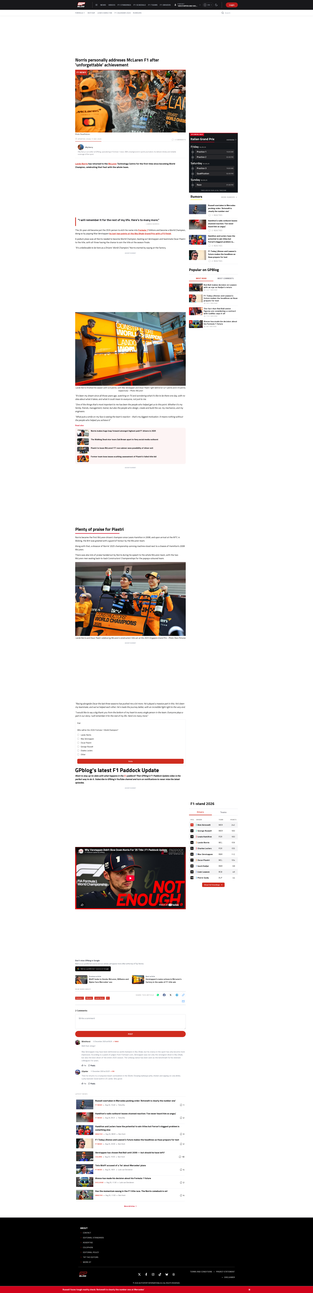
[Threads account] (173, 1274)
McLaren (112, 163)
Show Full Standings (212, 884)
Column (98, 1157)
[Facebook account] (146, 1274)
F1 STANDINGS (124, 4)
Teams (223, 812)
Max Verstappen (87, 738)
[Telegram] (176, 995)
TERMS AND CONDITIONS (201, 1271)
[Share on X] (170, 995)
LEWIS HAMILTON (104, 12)
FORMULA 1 (80, 12)
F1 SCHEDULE (140, 4)
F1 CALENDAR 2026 (123, 12)
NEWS (103, 4)
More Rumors (228, 197)
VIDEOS (111, 4)
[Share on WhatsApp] (157, 995)
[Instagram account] (153, 1274)
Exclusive (99, 1182)
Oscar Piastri (86, 742)
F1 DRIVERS (165, 4)
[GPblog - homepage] (81, 5)
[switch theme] (216, 4)
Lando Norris (81, 163)
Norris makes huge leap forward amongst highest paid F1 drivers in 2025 (123, 431)
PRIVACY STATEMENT (225, 1271)
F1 (125, 775)
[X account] (139, 1274)
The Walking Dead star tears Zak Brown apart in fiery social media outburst (124, 439)
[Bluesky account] (166, 1274)
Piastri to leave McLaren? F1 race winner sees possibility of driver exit (122, 448)
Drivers (200, 812)
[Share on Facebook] (164, 995)
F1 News (81, 72)
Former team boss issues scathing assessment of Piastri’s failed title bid (123, 456)
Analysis (99, 1134)
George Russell (87, 746)
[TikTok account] (159, 1274)
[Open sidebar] (96, 4)
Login (231, 4)
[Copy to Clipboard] (183, 995)
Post (130, 1034)
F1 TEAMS (152, 4)
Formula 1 (143, 230)
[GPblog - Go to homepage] (83, 1274)
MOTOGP (91, 12)
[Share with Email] (183, 1001)
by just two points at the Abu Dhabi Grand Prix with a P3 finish (140, 233)
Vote (130, 761)
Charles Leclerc (87, 750)
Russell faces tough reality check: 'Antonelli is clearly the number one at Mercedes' (103, 1289)
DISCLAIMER (229, 1277)
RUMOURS (137, 12)
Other (83, 754)
